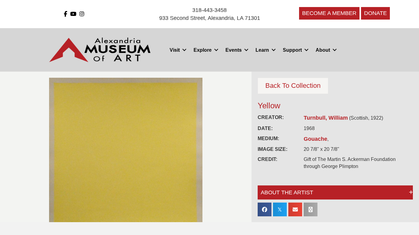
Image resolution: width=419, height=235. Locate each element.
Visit (175, 50)
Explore (203, 50)
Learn (262, 50)
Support (292, 50)
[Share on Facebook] (264, 209)
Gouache (315, 139)
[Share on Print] (310, 209)
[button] (184, 50)
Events (233, 50)
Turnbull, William (326, 118)
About (323, 50)
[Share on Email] (295, 209)
